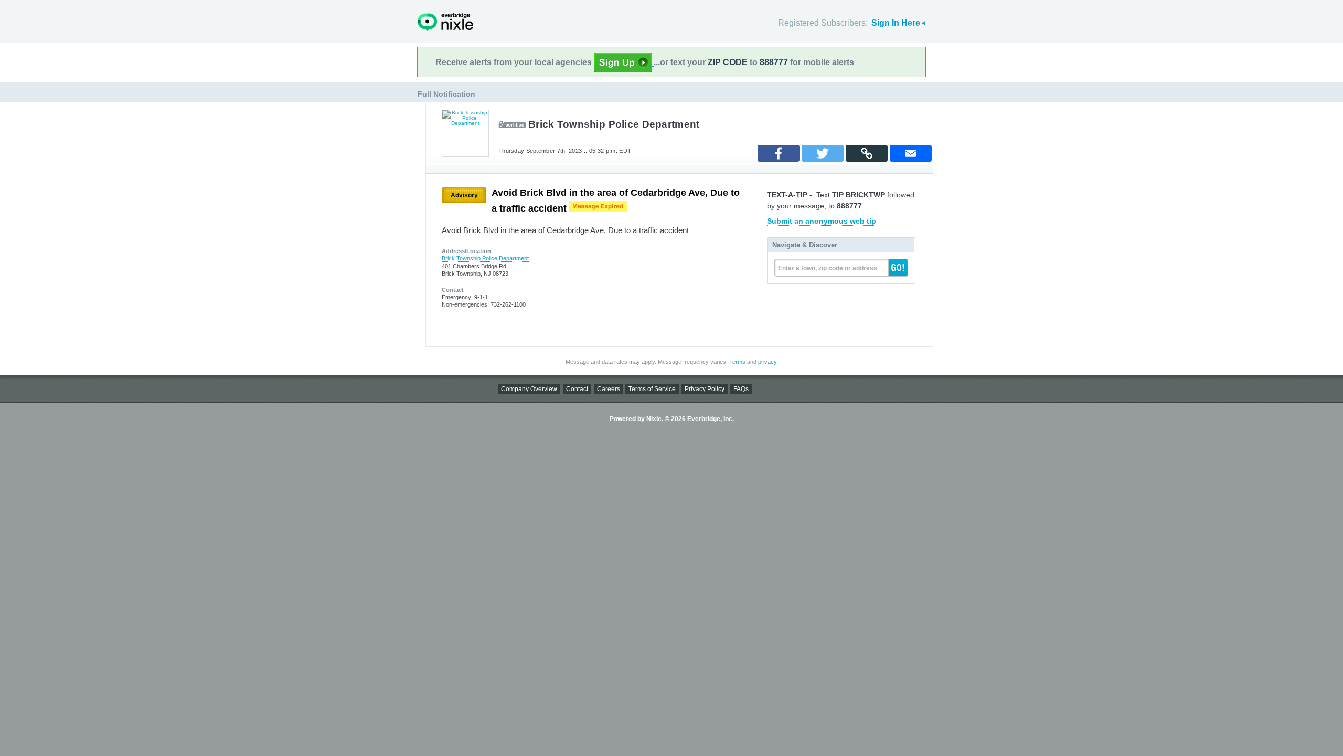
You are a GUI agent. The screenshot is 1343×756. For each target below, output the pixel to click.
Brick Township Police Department (613, 124)
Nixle (445, 22)
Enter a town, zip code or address (827, 268)
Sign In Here (895, 22)
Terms (737, 362)
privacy (767, 362)
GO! (898, 268)
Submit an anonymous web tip (821, 221)
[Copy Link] (867, 153)
